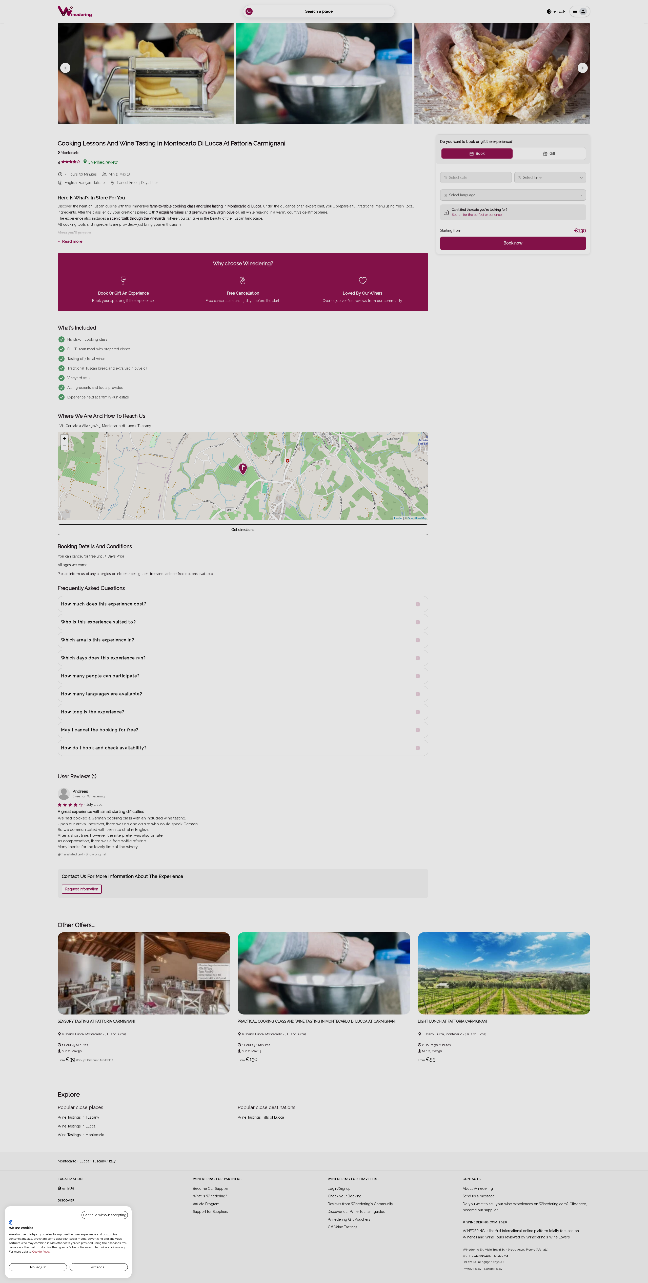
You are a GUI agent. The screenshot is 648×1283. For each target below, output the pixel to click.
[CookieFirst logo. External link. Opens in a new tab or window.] (11, 1222)
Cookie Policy (41, 1251)
